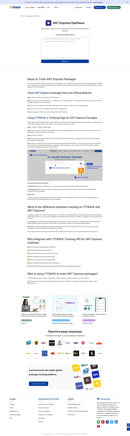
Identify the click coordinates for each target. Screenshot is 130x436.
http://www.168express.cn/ (66, 35)
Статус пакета (43, 408)
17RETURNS (40, 7)
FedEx (51, 124)
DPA (10, 418)
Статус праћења (44, 411)
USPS (43, 124)
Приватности (14, 411)
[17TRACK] (15, 7)
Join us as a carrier (38, 384)
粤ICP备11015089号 (81, 434)
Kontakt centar (72, 408)
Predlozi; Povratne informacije (78, 411)
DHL (55, 124)
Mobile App (44, 197)
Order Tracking (29, 7)
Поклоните (71, 415)
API (48, 7)
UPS (47, 124)
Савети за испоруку (45, 415)
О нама (11, 404)
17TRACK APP (52, 223)
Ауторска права (14, 415)
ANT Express (42, 92)
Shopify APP (74, 226)
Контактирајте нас (74, 404)
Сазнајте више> (98, 2)
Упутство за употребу (46, 404)
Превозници (29, 16)
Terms (11, 408)
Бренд (40, 421)
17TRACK (40, 117)
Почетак (22, 16)
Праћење (41, 418)
